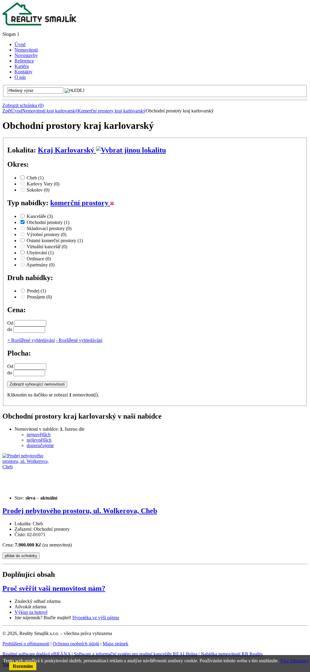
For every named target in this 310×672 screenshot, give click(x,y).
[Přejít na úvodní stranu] (39, 23)
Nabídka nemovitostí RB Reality (232, 654)
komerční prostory (80, 203)
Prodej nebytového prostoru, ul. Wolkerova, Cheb (79, 511)
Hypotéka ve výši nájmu (95, 617)
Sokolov (38, 189)
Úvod (16, 110)
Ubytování (40, 252)
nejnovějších (39, 434)
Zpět (6, 110)
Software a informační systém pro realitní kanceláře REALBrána (135, 654)
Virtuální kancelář (47, 246)
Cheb (35, 177)
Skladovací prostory (49, 228)
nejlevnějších (39, 440)
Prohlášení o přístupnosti (25, 643)
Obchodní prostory (48, 222)
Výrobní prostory (46, 234)
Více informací (294, 660)
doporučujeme (40, 445)
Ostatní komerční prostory (55, 240)
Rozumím (23, 666)
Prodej (36, 290)
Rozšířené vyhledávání (31, 340)
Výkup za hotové (31, 612)
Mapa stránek (115, 643)
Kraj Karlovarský (67, 150)
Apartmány (40, 264)
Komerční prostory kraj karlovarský (112, 110)
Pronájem (39, 296)
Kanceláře (40, 216)
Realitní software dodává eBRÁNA (36, 654)
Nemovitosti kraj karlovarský (50, 110)
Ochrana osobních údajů (76, 643)
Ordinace (39, 258)
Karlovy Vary (43, 183)
